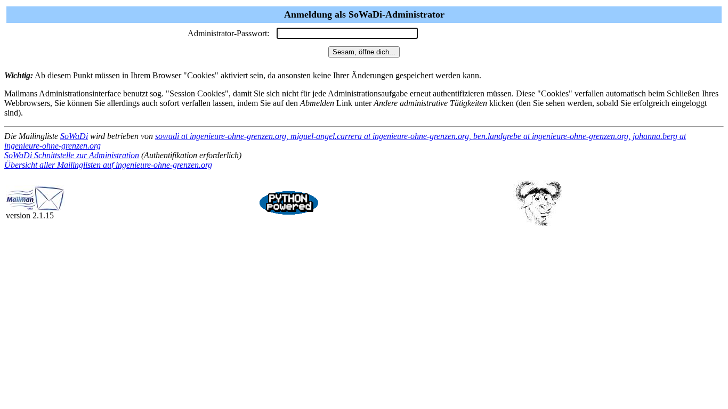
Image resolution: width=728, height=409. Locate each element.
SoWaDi (74, 136)
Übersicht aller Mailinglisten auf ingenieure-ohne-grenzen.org (108, 164)
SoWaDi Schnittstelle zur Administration (71, 155)
